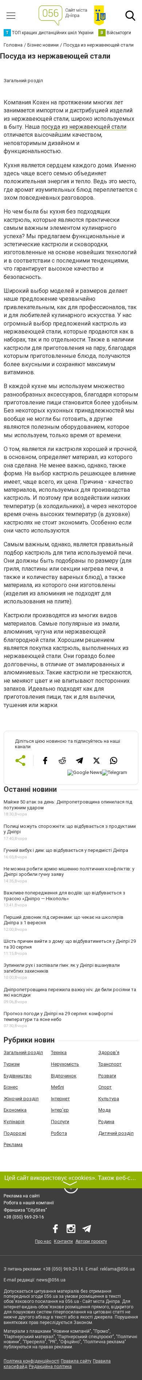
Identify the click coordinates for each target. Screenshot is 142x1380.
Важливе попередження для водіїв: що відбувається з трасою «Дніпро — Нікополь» (64, 895)
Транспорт (110, 1064)
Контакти (63, 1241)
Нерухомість (65, 1064)
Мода (104, 1110)
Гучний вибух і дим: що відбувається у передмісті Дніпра (66, 850)
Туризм (12, 1064)
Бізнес (11, 1087)
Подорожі (15, 1133)
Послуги (60, 1121)
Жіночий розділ (21, 1098)
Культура (108, 1098)
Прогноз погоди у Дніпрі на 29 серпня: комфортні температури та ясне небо (58, 1016)
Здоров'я (108, 1052)
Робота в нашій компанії (29, 1202)
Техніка (59, 1052)
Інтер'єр (60, 1110)
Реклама (13, 1144)
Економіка (15, 1110)
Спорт (105, 1087)
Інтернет (60, 1098)
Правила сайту (76, 1361)
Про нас (43, 1241)
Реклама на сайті (22, 1195)
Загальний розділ (23, 1052)
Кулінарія (14, 1121)
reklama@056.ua (117, 1269)
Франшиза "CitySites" (25, 1210)
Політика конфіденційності (31, 1361)
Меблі (57, 1087)
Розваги (107, 1075)
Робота (59, 1133)
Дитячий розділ (116, 1133)
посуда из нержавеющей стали (83, 126)
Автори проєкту (91, 1241)
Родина (106, 1121)
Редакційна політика (50, 1366)
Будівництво (18, 1075)
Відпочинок (63, 1075)
